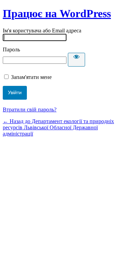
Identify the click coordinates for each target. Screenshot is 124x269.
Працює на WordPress (57, 13)
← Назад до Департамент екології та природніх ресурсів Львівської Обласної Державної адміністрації (58, 127)
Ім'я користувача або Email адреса (42, 30)
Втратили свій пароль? (29, 109)
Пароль (11, 49)
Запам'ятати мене (31, 77)
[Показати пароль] (76, 60)
